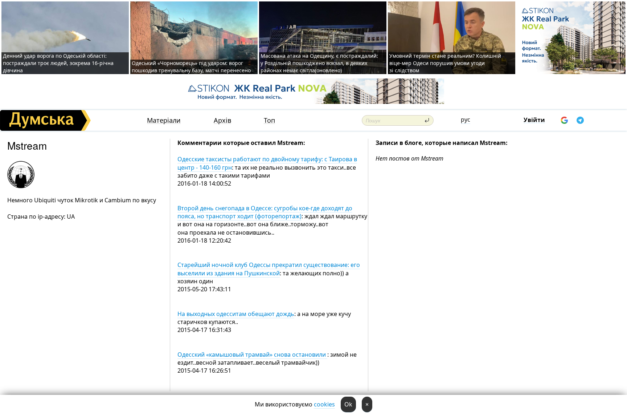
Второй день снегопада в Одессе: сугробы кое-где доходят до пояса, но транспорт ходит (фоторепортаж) (264, 212)
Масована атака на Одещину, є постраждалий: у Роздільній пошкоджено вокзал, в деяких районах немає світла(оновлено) (319, 63)
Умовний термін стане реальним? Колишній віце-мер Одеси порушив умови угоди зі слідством (445, 63)
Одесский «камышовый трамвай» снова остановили (252, 355)
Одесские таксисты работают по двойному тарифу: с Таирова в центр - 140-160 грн (267, 163)
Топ (269, 120)
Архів (222, 120)
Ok (348, 404)
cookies (324, 404)
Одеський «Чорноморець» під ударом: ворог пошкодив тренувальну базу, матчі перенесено (191, 67)
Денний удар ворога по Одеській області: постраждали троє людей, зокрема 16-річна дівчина (58, 63)
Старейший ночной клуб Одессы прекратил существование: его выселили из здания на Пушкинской (268, 269)
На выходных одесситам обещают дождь (235, 314)
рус (465, 120)
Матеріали (164, 120)
